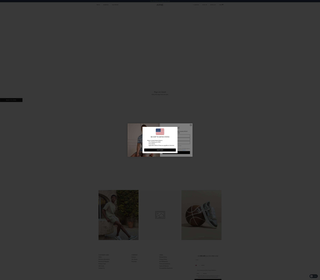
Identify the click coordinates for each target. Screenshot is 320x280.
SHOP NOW (160, 150)
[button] (174, 150)
